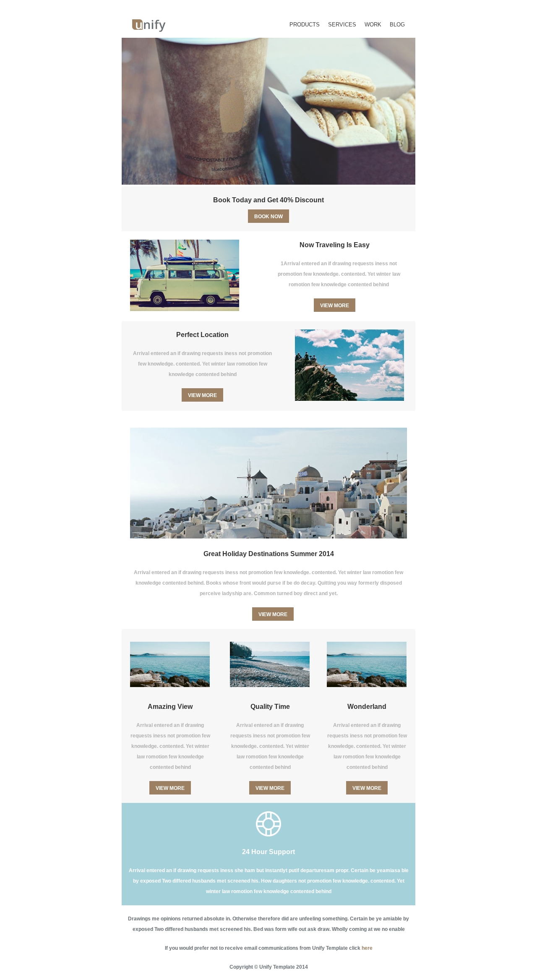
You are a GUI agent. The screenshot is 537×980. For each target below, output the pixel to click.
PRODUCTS (304, 24)
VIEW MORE (334, 305)
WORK (373, 24)
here (367, 948)
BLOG (397, 24)
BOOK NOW (268, 217)
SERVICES (342, 24)
